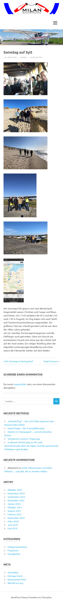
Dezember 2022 (16, 500)
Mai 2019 (12, 528)
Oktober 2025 (15, 489)
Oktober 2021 (15, 507)
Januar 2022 (14, 503)
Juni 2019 (13, 524)
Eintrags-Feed (15, 575)
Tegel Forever (50, 361)
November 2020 (16, 517)
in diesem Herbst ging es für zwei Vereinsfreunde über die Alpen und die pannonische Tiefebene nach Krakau (31, 446)
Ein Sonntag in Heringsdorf (19, 361)
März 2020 (13, 521)
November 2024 (16, 493)
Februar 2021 (15, 514)
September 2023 (16, 496)
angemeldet (20, 384)
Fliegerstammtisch (17, 546)
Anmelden (13, 572)
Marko (23, 57)
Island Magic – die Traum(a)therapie (26, 428)
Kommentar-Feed (17, 579)
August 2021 (14, 510)
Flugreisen (13, 550)
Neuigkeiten (36, 57)
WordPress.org (15, 582)
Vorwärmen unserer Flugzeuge (24, 438)
